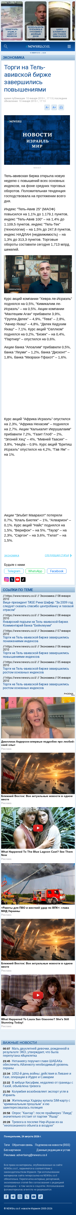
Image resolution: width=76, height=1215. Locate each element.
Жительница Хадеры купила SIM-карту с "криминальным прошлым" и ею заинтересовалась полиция (36, 1104)
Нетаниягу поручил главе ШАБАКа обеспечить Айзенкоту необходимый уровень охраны (35, 1064)
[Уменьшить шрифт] (47, 107)
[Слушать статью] (65, 107)
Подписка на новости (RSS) (52, 1144)
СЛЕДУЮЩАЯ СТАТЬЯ (57, 555)
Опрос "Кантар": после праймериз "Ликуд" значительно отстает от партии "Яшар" (37, 1114)
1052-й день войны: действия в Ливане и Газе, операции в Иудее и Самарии (37, 1075)
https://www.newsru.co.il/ (21, 595)
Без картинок (12, 1150)
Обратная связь (22, 1144)
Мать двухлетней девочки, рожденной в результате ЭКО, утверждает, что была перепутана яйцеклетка (36, 1052)
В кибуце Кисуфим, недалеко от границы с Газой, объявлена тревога (38, 1084)
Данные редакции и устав (53, 1150)
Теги (7, 1144)
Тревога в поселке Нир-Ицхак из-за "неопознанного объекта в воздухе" (33, 1123)
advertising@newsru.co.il (31, 1155)
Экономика (14, 57)
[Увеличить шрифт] (54, 107)
